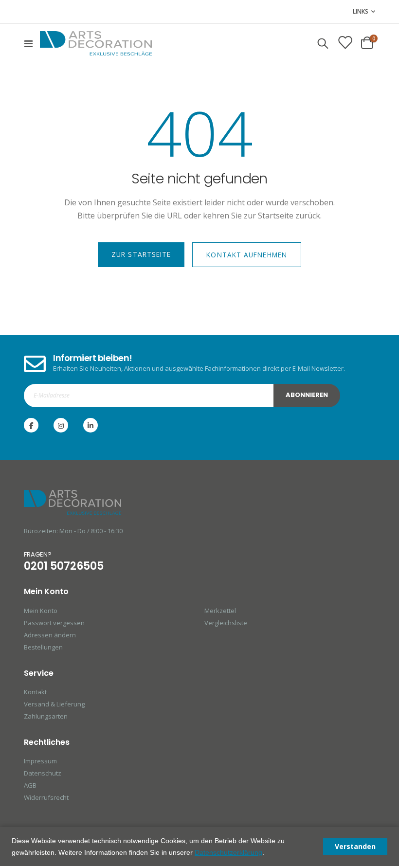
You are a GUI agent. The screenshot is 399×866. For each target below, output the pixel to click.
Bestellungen (43, 647)
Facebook (31, 425)
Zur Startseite (141, 254)
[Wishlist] (344, 43)
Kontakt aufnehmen (246, 254)
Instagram (61, 425)
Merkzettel (220, 610)
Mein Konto (40, 610)
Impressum (40, 761)
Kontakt (35, 691)
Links (360, 11)
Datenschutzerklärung (228, 852)
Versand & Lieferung (54, 704)
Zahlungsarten (46, 716)
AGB (30, 785)
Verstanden (355, 846)
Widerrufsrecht (46, 797)
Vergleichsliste (225, 622)
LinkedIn (90, 425)
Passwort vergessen (54, 622)
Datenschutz (42, 773)
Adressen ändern (50, 635)
